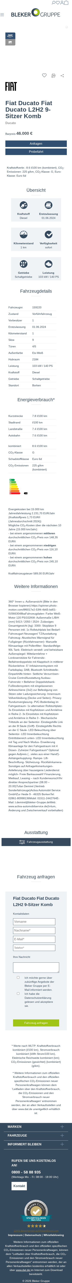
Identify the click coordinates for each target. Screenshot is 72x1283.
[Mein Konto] (62, 3)
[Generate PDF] (53, 75)
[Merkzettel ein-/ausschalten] (44, 75)
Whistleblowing (54, 1235)
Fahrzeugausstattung (40, 841)
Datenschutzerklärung (38, 997)
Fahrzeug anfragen (36, 1022)
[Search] (53, 4)
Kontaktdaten (21, 913)
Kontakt (19, 1186)
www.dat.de (25, 1109)
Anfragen (36, 143)
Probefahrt (36, 151)
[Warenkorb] (66, 3)
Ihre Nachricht (21, 956)
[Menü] (2, 15)
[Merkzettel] (58, 3)
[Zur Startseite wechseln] (35, 12)
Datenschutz (33, 1235)
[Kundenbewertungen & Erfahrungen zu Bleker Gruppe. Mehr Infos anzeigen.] (36, 1211)
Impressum (15, 1235)
